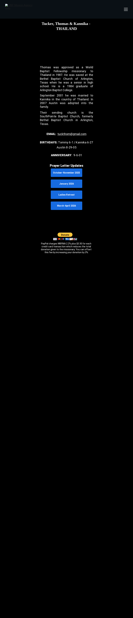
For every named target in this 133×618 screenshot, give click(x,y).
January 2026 (66, 183)
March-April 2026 (66, 205)
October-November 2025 (66, 172)
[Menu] (126, 9)
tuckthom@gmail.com (71, 134)
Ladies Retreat (66, 194)
